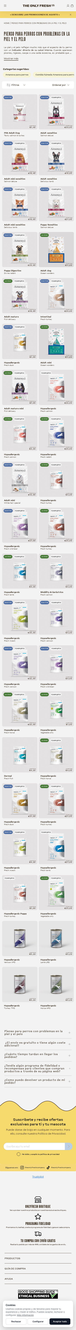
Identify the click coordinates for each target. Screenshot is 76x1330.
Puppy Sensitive (49, 224)
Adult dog (45, 270)
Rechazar (16, 1321)
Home (7, 23)
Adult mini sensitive (14, 178)
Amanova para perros (16, 74)
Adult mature (11, 316)
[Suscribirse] (68, 1146)
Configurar (38, 1321)
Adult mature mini (14, 408)
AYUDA (9, 1279)
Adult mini (45, 362)
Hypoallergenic (12, 362)
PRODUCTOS (12, 1258)
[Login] (68, 5)
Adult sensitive (48, 133)
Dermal (8, 776)
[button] (72, 5)
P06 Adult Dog (12, 133)
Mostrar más (11, 58)
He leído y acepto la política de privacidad (40, 1154)
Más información (25, 1315)
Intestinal (45, 316)
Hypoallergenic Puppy (15, 913)
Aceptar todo (60, 1321)
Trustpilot (38, 1177)
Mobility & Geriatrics (51, 592)
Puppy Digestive (12, 270)
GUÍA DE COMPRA (15, 1268)
